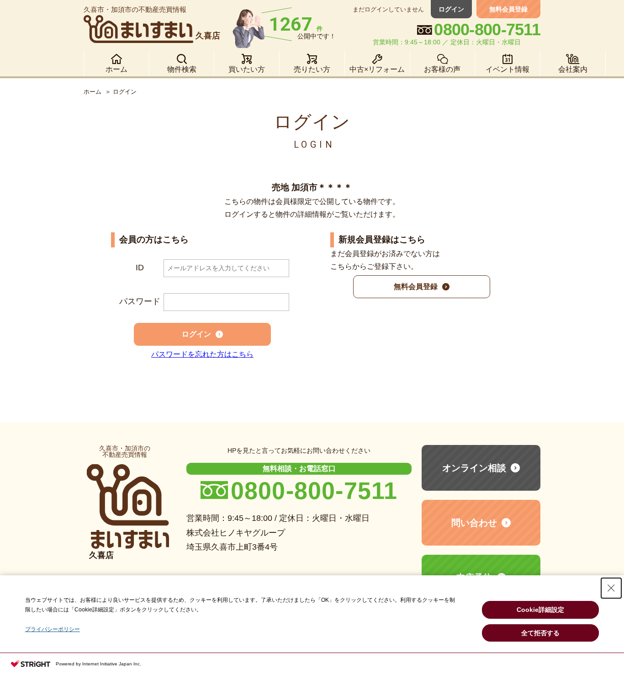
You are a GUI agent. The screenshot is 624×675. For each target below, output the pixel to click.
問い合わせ (474, 523)
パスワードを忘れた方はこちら (202, 354)
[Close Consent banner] (611, 588)
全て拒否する (540, 633)
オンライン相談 (474, 468)
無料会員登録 (508, 9)
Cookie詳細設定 (540, 609)
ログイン (451, 9)
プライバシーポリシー (52, 629)
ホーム (92, 91)
